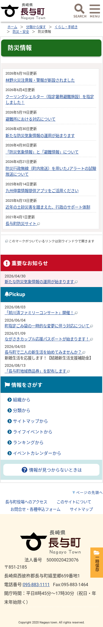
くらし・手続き (66, 27)
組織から (21, 399)
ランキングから (28, 442)
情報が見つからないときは (55, 470)
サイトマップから (30, 421)
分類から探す (36, 27)
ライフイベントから (32, 432)
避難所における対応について (30, 119)
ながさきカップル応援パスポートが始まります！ (47, 339)
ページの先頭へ (89, 492)
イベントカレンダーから (37, 453)
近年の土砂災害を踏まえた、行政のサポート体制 (47, 207)
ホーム (12, 27)
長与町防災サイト (21, 224)
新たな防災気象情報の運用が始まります (40, 136)
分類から (21, 410)
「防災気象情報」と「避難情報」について (42, 152)
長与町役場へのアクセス (26, 502)
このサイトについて (74, 502)
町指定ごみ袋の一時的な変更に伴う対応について (47, 326)
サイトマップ (81, 509)
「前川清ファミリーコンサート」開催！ (40, 313)
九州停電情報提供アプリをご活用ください (42, 191)
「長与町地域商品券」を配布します (36, 371)
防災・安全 (21, 32)
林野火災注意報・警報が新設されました (40, 80)
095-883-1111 (36, 584)
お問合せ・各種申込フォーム (35, 509)
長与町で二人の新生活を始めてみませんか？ (43, 352)
